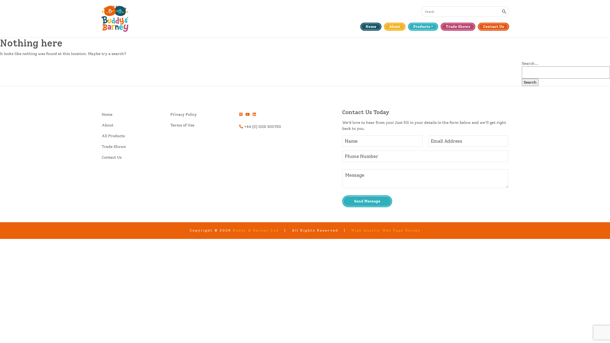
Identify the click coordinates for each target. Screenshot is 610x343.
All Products (113, 136)
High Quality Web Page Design (386, 230)
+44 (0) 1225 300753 (262, 126)
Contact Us (493, 27)
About (394, 27)
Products (421, 27)
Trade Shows (458, 27)
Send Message (367, 201)
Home (371, 27)
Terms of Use (182, 125)
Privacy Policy (183, 114)
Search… (530, 63)
